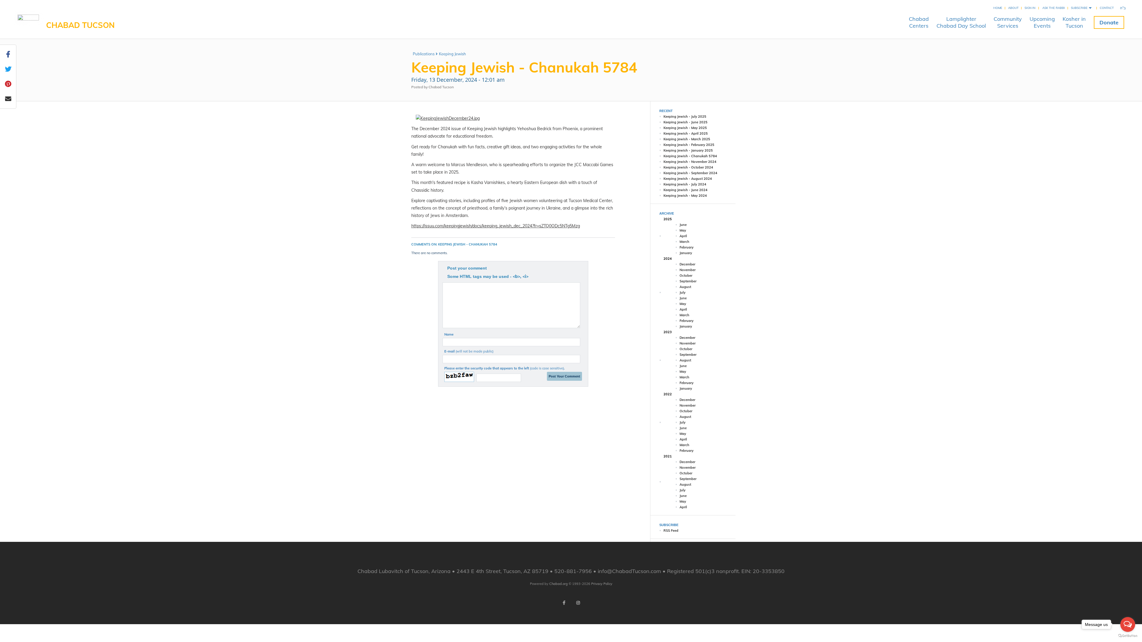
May (683, 230)
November (688, 270)
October (686, 275)
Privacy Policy (601, 584)
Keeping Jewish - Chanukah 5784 (690, 156)
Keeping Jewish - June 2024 (685, 190)
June (683, 225)
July (682, 292)
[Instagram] (578, 602)
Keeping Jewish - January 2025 (688, 150)
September (688, 281)
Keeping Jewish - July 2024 (684, 184)
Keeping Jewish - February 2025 (688, 145)
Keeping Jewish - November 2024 (689, 162)
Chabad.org (558, 584)
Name (449, 334)
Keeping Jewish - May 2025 (685, 128)
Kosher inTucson (1074, 22)
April (683, 236)
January (686, 253)
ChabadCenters (919, 22)
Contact (1107, 8)
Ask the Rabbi (1053, 8)
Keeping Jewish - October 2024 (688, 167)
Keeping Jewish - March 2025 (686, 139)
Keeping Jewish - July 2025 (684, 116)
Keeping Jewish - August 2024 (687, 179)
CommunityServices (1008, 22)
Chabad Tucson (80, 25)
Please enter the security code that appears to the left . (504, 368)
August (685, 287)
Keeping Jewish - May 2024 (685, 195)
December (687, 264)
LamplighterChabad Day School (961, 22)
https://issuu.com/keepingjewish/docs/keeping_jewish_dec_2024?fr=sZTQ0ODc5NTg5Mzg (495, 226)
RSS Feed (670, 530)
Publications (423, 53)
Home (997, 8)
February (687, 247)
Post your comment (467, 268)
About (1013, 8)
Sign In (1030, 8)
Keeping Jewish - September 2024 (690, 173)
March (684, 242)
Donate (1109, 22)
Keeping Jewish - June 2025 (685, 122)
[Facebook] (564, 602)
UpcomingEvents (1042, 22)
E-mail (468, 351)
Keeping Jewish (452, 53)
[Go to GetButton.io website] (1127, 636)
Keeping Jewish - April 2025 (685, 133)
